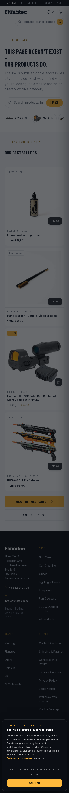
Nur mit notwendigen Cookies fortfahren (34, 769)
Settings (34, 775)
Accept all (34, 782)
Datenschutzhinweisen (20, 758)
